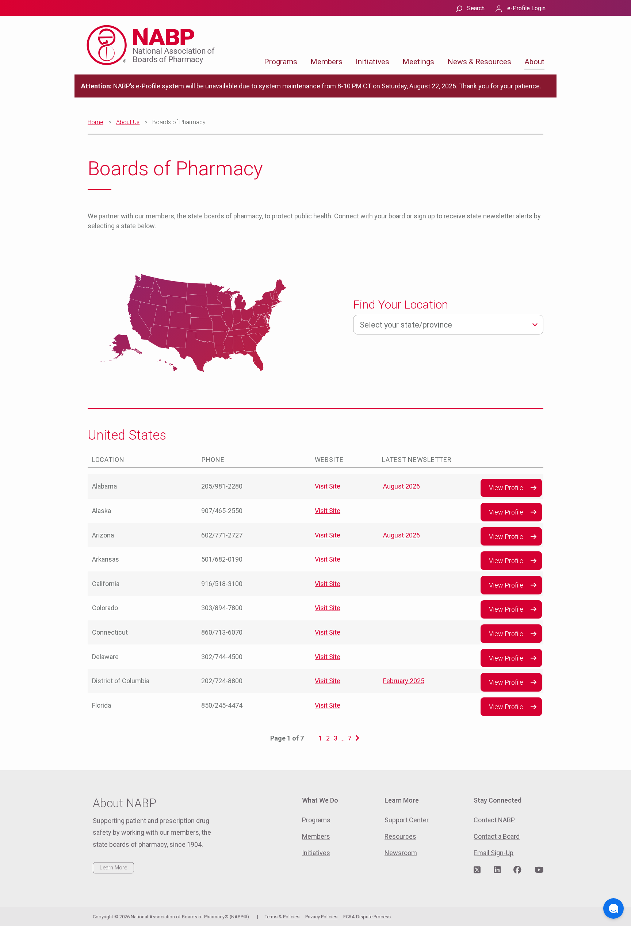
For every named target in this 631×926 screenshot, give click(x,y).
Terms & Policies (282, 916)
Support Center (407, 820)
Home (95, 122)
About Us (127, 122)
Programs (280, 61)
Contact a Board (497, 836)
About (534, 61)
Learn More (113, 867)
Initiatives (372, 61)
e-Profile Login (526, 8)
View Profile (506, 487)
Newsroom (401, 853)
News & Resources (479, 61)
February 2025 (403, 681)
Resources (400, 836)
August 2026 (401, 486)
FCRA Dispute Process (367, 916)
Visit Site (327, 486)
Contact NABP (494, 820)
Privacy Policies (321, 916)
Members (326, 61)
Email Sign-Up (493, 853)
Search (476, 8)
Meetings (418, 61)
